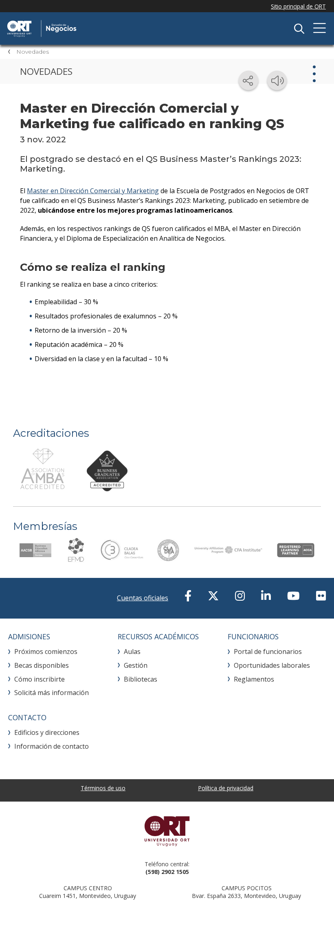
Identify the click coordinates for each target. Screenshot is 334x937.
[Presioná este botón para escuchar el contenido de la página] (277, 80)
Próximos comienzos (45, 651)
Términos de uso (103, 788)
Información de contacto (51, 746)
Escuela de (92, 28)
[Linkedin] (266, 595)
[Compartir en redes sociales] (248, 80)
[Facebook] (188, 595)
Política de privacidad (225, 788)
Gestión (135, 665)
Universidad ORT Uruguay (167, 831)
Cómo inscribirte (39, 679)
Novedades (32, 51)
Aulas (132, 651)
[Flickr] (321, 595)
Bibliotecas (140, 679)
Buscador (299, 28)
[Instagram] (240, 595)
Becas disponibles (41, 665)
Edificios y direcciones (46, 732)
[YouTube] (293, 595)
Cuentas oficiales (142, 597)
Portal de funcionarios (268, 651)
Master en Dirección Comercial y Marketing (93, 190)
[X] (213, 595)
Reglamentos (254, 679)
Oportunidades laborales (272, 665)
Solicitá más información (51, 692)
